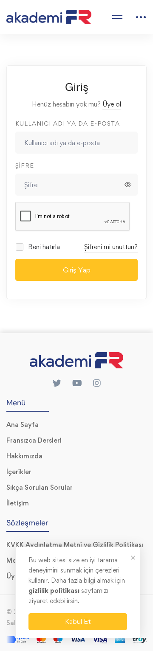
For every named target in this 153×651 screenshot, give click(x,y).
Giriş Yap (77, 270)
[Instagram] (97, 383)
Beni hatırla (43, 247)
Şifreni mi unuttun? (111, 247)
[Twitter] (57, 383)
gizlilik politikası (54, 590)
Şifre (24, 165)
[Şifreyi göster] (128, 185)
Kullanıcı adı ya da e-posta (67, 123)
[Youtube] (77, 383)
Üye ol (111, 104)
